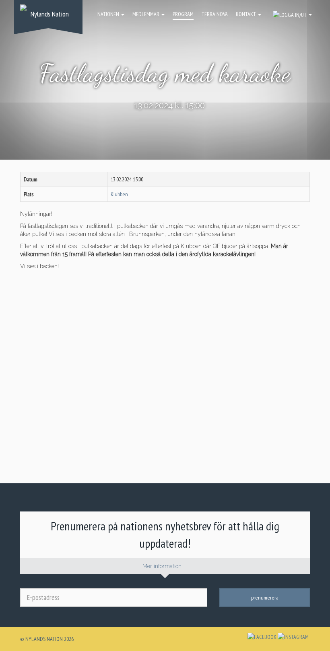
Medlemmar (146, 14)
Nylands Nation (50, 13)
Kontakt (246, 14)
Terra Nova (215, 14)
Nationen (108, 14)
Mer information (162, 566)
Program (183, 14)
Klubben (119, 194)
